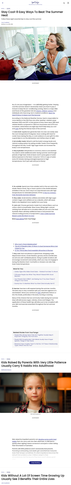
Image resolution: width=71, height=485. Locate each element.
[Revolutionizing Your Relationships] (35, 2)
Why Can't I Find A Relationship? (26, 244)
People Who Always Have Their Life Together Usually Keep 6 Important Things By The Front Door (34, 335)
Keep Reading (35, 462)
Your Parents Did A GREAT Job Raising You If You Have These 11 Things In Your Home (35, 279)
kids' (39, 293)
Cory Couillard (5, 22)
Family (8, 8)
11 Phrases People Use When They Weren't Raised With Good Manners (34, 275)
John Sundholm (5, 483)
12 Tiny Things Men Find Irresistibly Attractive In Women (34, 250)
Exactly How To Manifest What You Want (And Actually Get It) (35, 283)
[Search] (64, 2)
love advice (20, 219)
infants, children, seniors (44, 111)
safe (16, 129)
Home (2, 8)
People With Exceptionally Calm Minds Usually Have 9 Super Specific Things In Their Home (34, 340)
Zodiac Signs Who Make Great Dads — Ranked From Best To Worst (36, 271)
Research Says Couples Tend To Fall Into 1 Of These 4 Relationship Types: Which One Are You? (36, 344)
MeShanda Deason (6, 370)
